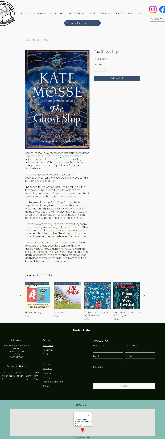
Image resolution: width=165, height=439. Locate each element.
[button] (77, 13)
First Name (99, 346)
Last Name (131, 346)
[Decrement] (96, 69)
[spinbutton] (100, 69)
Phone (129, 356)
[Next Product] (144, 295)
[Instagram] (153, 9)
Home (28, 40)
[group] (82, 301)
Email (96, 356)
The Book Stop (82, 330)
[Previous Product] (20, 295)
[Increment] (104, 69)
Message (98, 367)
